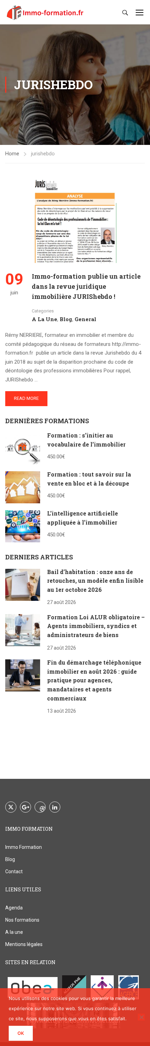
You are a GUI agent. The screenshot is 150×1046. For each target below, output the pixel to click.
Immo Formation (23, 847)
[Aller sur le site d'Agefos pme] (74, 987)
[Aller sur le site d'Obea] (33, 987)
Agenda (14, 908)
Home (12, 153)
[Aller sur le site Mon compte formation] (102, 987)
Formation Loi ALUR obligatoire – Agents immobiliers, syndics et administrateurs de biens (96, 625)
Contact (14, 871)
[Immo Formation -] (45, 12)
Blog (66, 319)
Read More (26, 398)
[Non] (141, 1017)
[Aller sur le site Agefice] (128, 987)
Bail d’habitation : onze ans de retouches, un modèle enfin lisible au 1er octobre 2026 (95, 580)
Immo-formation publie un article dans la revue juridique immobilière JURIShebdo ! (86, 286)
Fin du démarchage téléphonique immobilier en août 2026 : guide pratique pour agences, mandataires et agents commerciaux (94, 680)
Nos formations (22, 920)
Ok (20, 1033)
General (85, 319)
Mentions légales (24, 944)
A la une (44, 319)
